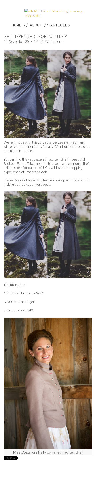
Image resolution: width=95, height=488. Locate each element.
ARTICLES (60, 25)
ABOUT (36, 25)
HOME (16, 25)
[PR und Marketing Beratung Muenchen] (55, 15)
